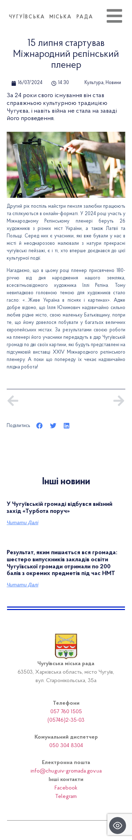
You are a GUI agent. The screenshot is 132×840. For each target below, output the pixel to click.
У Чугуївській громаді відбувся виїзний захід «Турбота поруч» (59, 508)
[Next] (95, 401)
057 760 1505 (66, 712)
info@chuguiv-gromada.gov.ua (66, 771)
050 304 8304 (66, 746)
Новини (113, 83)
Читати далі (22, 522)
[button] (40, 425)
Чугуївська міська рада (51, 17)
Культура (93, 83)
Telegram (66, 796)
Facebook (66, 788)
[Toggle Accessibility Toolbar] (117, 825)
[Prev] (36, 401)
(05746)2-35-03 (66, 720)
